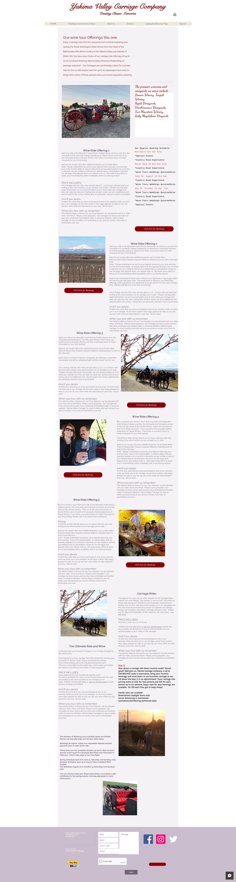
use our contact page (98, 682)
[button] (175, 14)
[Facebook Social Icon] (148, 839)
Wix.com (81, 851)
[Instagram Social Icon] (160, 839)
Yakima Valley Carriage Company (118, 6)
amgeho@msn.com (71, 835)
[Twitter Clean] (173, 839)
